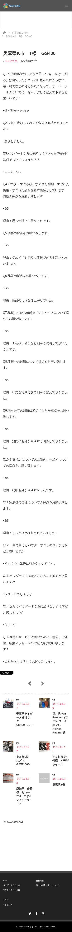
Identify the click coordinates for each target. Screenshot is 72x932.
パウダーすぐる (26, 927)
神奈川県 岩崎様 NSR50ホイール (60, 760)
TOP (5, 881)
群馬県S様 (58, 784)
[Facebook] (36, 913)
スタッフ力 (7, 905)
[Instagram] (43, 913)
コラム (6, 900)
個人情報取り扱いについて (47, 885)
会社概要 (40, 881)
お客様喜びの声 (29, 60)
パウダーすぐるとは (11, 885)
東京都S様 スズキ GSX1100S (23, 760)
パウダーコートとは (11, 890)
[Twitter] (29, 913)
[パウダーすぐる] (11, 5)
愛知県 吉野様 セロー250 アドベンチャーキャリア (24, 796)
